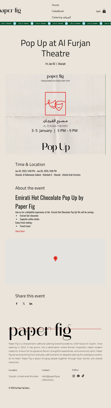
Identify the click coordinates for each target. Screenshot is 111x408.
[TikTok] (83, 376)
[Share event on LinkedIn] (30, 303)
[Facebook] (78, 376)
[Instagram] (73, 376)
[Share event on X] (23, 303)
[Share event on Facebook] (16, 303)
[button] (104, 11)
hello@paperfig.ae (51, 376)
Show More (20, 231)
